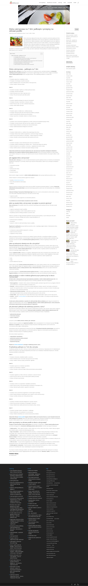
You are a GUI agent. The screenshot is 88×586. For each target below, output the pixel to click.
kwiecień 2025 (69, 103)
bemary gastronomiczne (50, 472)
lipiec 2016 (68, 196)
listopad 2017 (69, 164)
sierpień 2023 (69, 119)
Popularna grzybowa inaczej (34, 496)
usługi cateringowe (49, 557)
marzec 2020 (69, 151)
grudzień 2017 (69, 162)
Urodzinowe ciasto (32, 535)
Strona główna (42, 2)
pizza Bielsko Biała (49, 518)
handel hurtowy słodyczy (50, 492)
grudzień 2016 (69, 186)
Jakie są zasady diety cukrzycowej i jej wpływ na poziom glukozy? (25, 58)
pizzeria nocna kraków (50, 526)
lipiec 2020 (68, 145)
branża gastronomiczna (50, 476)
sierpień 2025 (69, 95)
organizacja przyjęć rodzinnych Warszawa (52, 514)
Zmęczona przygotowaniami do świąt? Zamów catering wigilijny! (17, 484)
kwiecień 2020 (69, 149)
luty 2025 (68, 107)
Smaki (75, 2)
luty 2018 (68, 158)
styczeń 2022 (69, 125)
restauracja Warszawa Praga (51, 543)
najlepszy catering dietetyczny (51, 506)
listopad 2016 (69, 188)
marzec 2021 (69, 131)
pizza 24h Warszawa (50, 516)
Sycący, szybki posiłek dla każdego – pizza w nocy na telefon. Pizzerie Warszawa (16, 546)
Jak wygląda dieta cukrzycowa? (20, 56)
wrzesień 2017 (69, 168)
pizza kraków (56, 518)
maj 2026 (68, 77)
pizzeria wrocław (49, 528)
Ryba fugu (30, 511)
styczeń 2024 (69, 115)
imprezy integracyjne (50, 494)
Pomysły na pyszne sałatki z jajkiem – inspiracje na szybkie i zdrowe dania (35, 487)
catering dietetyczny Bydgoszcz (52, 478)
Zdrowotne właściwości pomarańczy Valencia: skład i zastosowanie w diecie (72, 47)
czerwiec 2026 (69, 76)
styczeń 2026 (69, 85)
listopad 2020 (69, 139)
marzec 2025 (69, 105)
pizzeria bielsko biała (50, 524)
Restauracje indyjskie (33, 470)
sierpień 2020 (69, 143)
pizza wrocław (48, 522)
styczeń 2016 (69, 202)
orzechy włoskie (22, 296)
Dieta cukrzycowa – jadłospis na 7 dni (19, 55)
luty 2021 (68, 133)
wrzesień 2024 (69, 109)
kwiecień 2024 (69, 113)
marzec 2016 (69, 198)
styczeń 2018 (69, 160)
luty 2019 (68, 155)
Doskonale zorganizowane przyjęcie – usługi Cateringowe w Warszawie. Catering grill (16, 551)
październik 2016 (70, 190)
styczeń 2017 (69, 184)
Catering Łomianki (14, 536)
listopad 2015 (69, 206)
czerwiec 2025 (69, 99)
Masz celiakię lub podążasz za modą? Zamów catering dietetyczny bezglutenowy (16, 493)
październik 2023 (70, 117)
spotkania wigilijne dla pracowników (52, 551)
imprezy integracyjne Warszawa (52, 496)
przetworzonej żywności (18, 180)
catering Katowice (49, 482)
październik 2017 (70, 166)
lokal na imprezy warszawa (51, 502)
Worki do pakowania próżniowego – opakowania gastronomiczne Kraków (34, 474)
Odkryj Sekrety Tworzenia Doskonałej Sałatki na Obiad (72, 224)
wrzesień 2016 (69, 192)
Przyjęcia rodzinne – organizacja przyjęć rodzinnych (72, 242)
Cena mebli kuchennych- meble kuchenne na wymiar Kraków (34, 479)
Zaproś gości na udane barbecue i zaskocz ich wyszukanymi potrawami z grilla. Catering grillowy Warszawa (15, 569)
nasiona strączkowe (50, 508)
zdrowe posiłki (21, 416)
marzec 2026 (69, 81)
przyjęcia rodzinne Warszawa (51, 539)
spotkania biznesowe (50, 549)
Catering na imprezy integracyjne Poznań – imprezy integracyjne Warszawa (16, 576)
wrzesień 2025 (69, 93)
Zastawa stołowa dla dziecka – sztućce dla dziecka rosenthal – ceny (35, 527)
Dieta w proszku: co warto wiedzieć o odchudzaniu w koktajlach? (72, 36)
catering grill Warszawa (50, 480)
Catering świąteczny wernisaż (16, 496)
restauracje (48, 545)
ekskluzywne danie (49, 488)
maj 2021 (68, 129)
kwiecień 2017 (69, 178)
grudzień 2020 (69, 137)
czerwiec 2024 (69, 111)
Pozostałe (70, 2)
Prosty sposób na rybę (33, 505)
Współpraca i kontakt (51, 2)
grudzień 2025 (69, 87)
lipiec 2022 (68, 123)
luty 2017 (68, 182)
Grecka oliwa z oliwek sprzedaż (52, 490)
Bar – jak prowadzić (32, 513)
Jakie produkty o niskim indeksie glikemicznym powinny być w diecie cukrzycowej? (28, 60)
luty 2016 (68, 200)
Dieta (65, 2)
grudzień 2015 (69, 204)
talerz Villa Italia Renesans (51, 555)
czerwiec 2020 (69, 147)
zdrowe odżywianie (18, 344)
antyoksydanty (49, 470)
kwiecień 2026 (69, 79)
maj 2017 (68, 176)
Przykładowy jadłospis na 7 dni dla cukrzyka (22, 63)
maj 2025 (68, 101)
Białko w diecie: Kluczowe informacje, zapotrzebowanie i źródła (72, 57)
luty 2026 (68, 83)
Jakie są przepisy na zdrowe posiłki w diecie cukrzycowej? (24, 64)
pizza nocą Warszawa (50, 520)
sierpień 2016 (69, 194)
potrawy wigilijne (49, 534)
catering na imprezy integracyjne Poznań (52, 485)
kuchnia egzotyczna (49, 498)
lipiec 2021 (68, 127)
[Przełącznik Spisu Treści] (40, 54)
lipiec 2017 (68, 172)
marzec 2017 (69, 180)
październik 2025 (70, 91)
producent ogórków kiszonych (51, 537)
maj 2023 (68, 121)
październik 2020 (70, 141)
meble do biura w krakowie (51, 504)
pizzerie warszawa (49, 530)
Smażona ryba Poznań (50, 547)
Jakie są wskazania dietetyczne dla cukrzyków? (22, 59)
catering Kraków (57, 482)
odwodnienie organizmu (50, 511)
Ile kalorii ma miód (32, 503)
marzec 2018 (69, 157)
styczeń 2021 (69, 135)
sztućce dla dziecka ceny (50, 553)
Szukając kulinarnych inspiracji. (35, 498)
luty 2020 (68, 153)
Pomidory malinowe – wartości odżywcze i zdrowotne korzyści (70, 52)
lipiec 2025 (68, 97)
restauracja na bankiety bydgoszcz (52, 541)
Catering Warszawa (14, 480)
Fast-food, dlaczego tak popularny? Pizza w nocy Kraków (72, 251)
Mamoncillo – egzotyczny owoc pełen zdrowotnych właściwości (71, 41)
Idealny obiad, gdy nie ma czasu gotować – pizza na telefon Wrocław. (15, 556)
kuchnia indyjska (49, 500)
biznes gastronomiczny (50, 474)
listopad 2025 (69, 89)
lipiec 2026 (68, 74)
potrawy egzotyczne (50, 532)
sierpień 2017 (69, 170)
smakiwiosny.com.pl (21, 33)
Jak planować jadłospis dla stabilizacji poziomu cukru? (24, 61)
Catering (60, 2)
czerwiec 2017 (69, 174)
